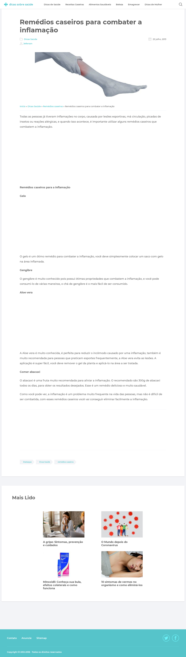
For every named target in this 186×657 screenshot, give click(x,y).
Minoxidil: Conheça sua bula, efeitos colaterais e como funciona (62, 585)
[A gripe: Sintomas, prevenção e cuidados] (63, 524)
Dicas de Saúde (52, 4)
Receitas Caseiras (74, 4)
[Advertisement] (93, 157)
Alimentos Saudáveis (100, 4)
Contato (12, 638)
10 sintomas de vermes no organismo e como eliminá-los (122, 583)
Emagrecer (134, 4)
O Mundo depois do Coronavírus (114, 543)
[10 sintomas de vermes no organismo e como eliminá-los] (122, 564)
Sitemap (41, 638)
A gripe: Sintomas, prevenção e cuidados (63, 543)
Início (22, 106)
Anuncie (27, 638)
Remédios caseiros (53, 106)
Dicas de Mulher (153, 4)
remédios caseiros (66, 462)
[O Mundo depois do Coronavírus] (122, 524)
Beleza (119, 4)
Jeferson (27, 43)
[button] (180, 4)
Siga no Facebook (175, 638)
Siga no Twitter (166, 638)
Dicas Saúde (30, 39)
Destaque (27, 462)
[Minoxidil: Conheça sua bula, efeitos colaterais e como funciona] (63, 564)
